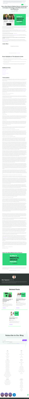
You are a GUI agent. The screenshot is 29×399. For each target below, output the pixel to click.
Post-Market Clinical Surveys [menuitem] (7, 376)
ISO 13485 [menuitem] (21, 380)
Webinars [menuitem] (21, 364)
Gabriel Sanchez (8, 26)
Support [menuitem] (7, 355)
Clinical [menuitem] (21, 353)
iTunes (17, 270)
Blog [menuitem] (21, 361)
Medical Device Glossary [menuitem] (21, 362)
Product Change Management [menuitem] (7, 372)
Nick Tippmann (16, 10)
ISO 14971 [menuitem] (21, 381)
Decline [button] (24, 4)
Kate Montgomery (18, 26)
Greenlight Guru (4, 74)
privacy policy (18, 343)
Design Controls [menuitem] (21, 386)
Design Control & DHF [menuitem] (7, 362)
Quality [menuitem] (21, 352)
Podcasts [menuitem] (21, 363)
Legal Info (8, 398)
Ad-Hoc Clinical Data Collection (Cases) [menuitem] (7, 375)
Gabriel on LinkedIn (4, 70)
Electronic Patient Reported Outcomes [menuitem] (7, 374)
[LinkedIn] (10, 280)
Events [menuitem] (21, 365)
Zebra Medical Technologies (5, 69)
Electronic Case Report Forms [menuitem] (7, 373)
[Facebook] (24, 398)
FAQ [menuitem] (21, 372)
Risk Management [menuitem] (7, 363)
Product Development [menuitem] (7, 361)
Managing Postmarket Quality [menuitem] (7, 383)
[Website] (13, 280)
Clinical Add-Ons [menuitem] (7, 377)
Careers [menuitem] (7, 352)
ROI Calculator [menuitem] (21, 360)
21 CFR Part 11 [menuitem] (21, 384)
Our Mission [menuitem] (7, 351)
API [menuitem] (21, 355)
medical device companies (15, 34)
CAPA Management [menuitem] (7, 366)
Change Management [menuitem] (8, 364)
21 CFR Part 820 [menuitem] (21, 383)
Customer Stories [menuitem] (21, 366)
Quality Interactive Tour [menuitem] (21, 354)
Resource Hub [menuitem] (21, 373)
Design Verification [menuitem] (21, 387)
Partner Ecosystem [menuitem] (7, 353)
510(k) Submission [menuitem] (21, 385)
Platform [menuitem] (21, 351)
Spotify (19, 270)
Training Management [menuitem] (8, 365)
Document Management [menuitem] (7, 360)
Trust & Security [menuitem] (7, 354)
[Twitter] (12, 280)
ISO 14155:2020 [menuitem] (21, 382)
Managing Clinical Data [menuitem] (7, 384)
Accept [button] (22, 4)
